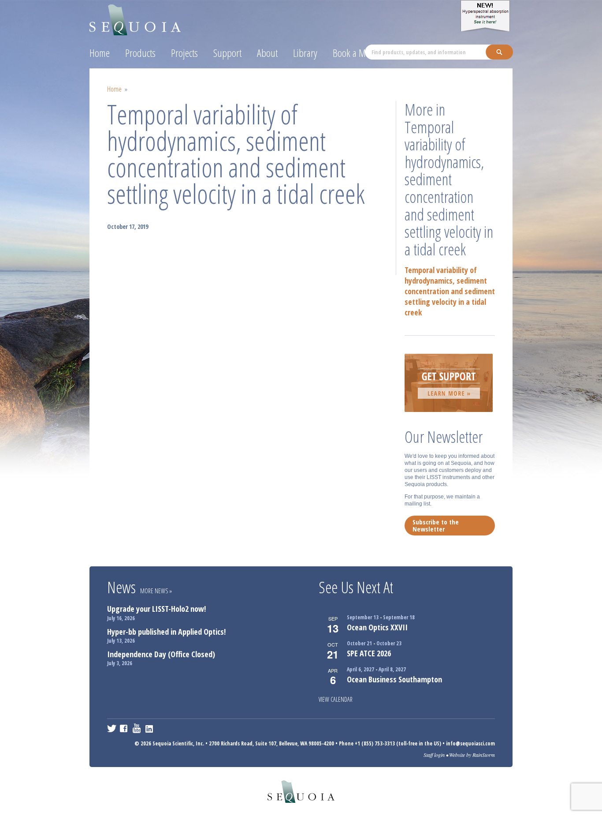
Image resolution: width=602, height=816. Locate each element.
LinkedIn (150, 728)
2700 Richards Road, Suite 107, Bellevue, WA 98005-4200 (271, 743)
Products (140, 52)
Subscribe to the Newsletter (435, 525)
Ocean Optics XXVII (377, 627)
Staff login (434, 754)
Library (305, 52)
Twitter (111, 728)
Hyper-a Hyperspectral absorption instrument (487, 15)
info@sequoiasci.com (470, 743)
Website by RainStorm (472, 754)
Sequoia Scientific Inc (135, 18)
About (267, 52)
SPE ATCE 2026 (369, 653)
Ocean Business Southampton (394, 679)
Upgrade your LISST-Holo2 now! (156, 608)
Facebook (124, 728)
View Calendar (336, 699)
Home (99, 52)
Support (227, 52)
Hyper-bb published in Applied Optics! (166, 631)
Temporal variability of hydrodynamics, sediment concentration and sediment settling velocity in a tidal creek (450, 291)
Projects (184, 52)
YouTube (137, 728)
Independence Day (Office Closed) (161, 654)
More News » (156, 591)
